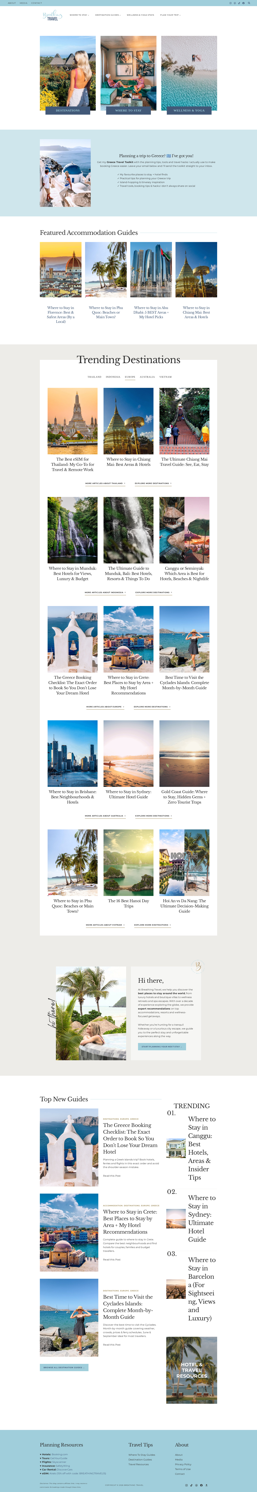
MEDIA (24, 3)
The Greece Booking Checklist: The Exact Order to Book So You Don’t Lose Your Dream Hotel (130, 1138)
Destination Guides (140, 1459)
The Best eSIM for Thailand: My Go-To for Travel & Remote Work (72, 464)
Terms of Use (183, 1469)
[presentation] (61, 269)
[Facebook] (243, 3)
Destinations (111, 1119)
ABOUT (12, 3)
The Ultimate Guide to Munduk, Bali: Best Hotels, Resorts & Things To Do (128, 573)
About (179, 1454)
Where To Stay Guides (141, 1454)
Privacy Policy (183, 1464)
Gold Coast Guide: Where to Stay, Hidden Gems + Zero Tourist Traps (184, 797)
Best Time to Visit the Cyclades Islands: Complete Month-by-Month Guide (184, 682)
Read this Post (112, 1175)
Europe (124, 1119)
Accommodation (113, 1205)
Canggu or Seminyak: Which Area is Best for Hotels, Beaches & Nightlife (184, 573)
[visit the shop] (191, 1370)
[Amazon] (206, 1485)
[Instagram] (230, 3)
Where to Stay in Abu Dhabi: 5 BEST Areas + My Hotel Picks (151, 312)
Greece (134, 1119)
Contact (180, 1473)
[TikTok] (239, 3)
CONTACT (36, 3)
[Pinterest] (235, 3)
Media (178, 1459)
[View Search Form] (249, 3)
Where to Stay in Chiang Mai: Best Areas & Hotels (196, 312)
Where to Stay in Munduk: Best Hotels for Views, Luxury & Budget (72, 573)
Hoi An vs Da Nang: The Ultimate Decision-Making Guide (184, 906)
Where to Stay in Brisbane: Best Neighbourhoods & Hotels (73, 797)
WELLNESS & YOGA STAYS (140, 15)
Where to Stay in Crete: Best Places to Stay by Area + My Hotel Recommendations (130, 1222)
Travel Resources (138, 1464)
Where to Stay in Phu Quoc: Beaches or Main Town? (106, 312)
